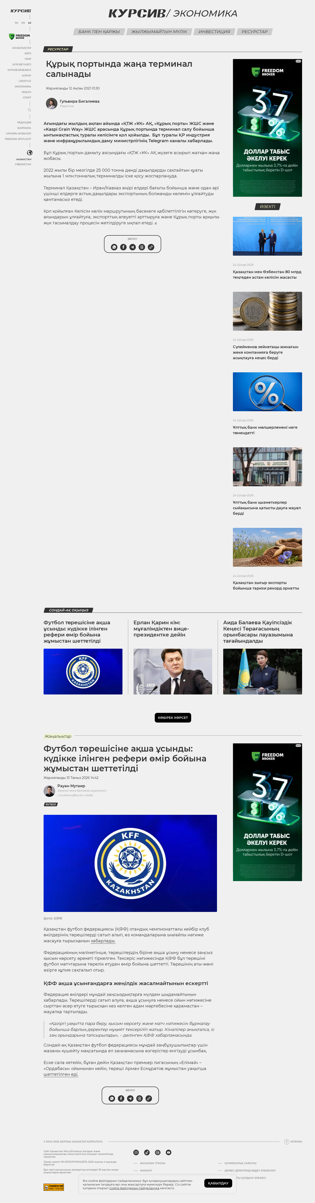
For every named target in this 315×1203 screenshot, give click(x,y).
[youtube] (168, 1152)
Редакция (24, 122)
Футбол (51, 804)
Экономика (23, 86)
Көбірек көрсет (173, 718)
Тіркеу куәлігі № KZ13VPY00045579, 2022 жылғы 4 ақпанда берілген (80, 1163)
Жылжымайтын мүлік (159, 31)
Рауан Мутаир (71, 786)
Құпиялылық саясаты (240, 1163)
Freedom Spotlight (18, 139)
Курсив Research (19, 70)
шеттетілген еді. (61, 1074)
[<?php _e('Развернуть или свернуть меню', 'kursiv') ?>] (30, 153)
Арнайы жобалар (18, 133)
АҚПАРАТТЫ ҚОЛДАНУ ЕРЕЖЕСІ (245, 1178)
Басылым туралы (152, 1163)
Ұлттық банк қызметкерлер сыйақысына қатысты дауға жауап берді (267, 508)
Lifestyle (25, 81)
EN (23, 23)
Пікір (28, 59)
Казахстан (23, 159)
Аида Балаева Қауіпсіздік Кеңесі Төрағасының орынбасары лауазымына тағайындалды (258, 631)
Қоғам (26, 75)
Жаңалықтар (21, 47)
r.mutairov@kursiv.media (75, 795)
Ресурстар (254, 31)
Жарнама (24, 128)
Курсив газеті (21, 64)
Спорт (27, 97)
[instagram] (136, 1152)
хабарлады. (103, 940)
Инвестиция (214, 31)
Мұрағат (146, 1170)
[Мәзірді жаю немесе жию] (29, 110)
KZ (29, 23)
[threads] (157, 1152)
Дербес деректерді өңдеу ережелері (250, 1170)
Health (26, 92)
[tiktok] (147, 1152)
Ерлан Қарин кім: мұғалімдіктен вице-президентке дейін (161, 628)
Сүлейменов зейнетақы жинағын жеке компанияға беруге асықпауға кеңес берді (265, 352)
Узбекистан (23, 164)
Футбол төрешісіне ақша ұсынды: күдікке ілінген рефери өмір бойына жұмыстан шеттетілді (77, 631)
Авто (27, 53)
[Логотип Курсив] (20, 10)
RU (16, 23)
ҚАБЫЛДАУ (218, 1183)
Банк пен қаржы (99, 31)
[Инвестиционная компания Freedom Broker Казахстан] (19, 37)
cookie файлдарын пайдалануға (134, 1188)
